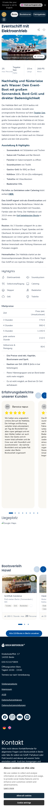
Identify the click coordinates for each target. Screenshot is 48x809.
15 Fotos (40, 56)
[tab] (11, 513)
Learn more (9, 788)
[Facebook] (5, 717)
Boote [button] (14, 14)
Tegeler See (39, 112)
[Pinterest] (27, 717)
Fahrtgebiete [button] (39, 14)
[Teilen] (38, 29)
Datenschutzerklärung (12, 700)
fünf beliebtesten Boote (28, 215)
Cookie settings (24, 803)
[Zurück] (4, 14)
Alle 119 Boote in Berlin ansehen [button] (24, 633)
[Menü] (4, 19)
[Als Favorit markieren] (44, 29)
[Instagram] (12, 717)
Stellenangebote (9, 683)
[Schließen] (45, 5)
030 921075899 (10, 662)
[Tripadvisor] (20, 717)
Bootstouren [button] (25, 14)
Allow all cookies (24, 795)
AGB (4, 694)
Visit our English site (32, 5)
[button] (24, 47)
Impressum (7, 689)
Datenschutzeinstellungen (14, 705)
